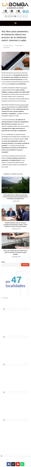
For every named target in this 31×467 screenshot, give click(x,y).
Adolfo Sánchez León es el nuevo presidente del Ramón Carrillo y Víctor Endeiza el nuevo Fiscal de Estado (15, 224)
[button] (15, 23)
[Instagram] (14, 302)
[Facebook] (9, 302)
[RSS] (19, 302)
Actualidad (6, 47)
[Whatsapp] (22, 464)
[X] (4, 302)
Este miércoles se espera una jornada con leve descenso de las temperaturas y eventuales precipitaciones (15, 196)
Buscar (3, 262)
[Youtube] (18, 464)
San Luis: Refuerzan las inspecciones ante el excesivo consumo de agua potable (15, 252)
